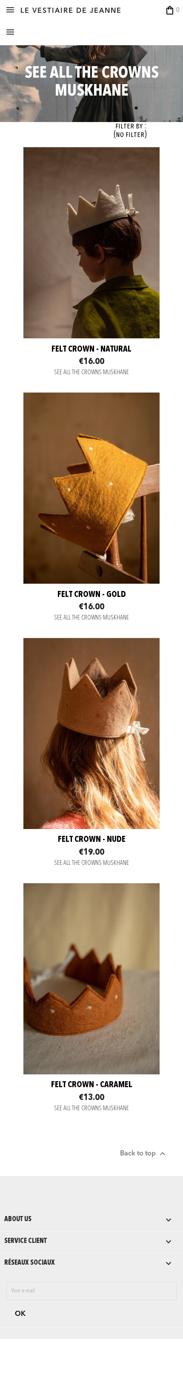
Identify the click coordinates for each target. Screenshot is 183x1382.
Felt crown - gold (91, 595)
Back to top (144, 1154)
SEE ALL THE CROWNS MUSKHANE (91, 373)
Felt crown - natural (91, 349)
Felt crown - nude (92, 839)
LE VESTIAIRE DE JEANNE (71, 11)
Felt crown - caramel (91, 1085)
